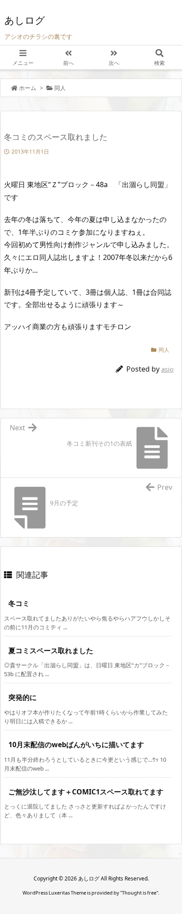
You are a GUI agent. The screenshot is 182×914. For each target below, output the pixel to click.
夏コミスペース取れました (50, 650)
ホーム (27, 88)
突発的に (22, 697)
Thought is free (139, 892)
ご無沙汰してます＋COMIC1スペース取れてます (85, 792)
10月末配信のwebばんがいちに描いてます (76, 744)
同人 (60, 88)
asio (167, 369)
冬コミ (19, 603)
